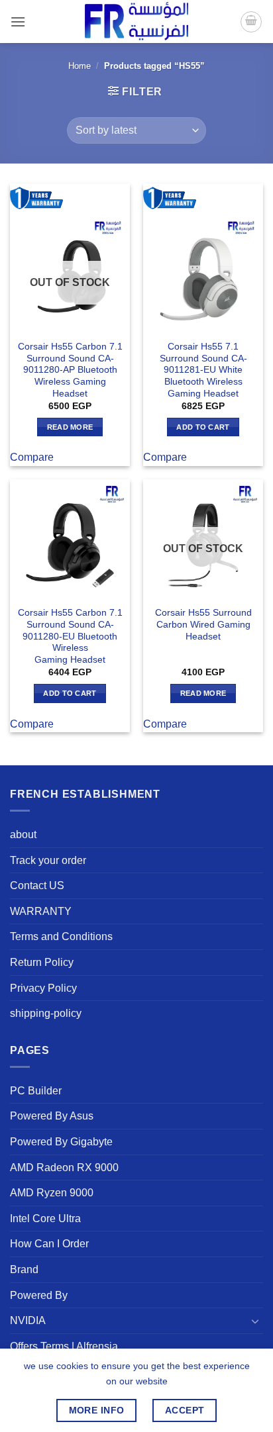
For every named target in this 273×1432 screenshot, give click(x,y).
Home (79, 66)
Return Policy (42, 962)
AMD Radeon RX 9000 (64, 1167)
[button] (18, 21)
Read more (70, 427)
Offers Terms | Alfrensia (64, 1346)
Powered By (39, 1295)
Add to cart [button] (203, 427)
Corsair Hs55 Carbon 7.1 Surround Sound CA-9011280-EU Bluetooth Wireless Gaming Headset (70, 636)
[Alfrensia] (136, 21)
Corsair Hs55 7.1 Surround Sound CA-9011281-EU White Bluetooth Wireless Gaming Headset (203, 370)
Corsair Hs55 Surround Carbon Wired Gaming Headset (203, 624)
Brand (24, 1269)
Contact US (37, 885)
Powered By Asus (51, 1116)
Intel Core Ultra (45, 1218)
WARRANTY (41, 911)
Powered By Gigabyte (61, 1141)
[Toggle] (255, 1321)
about (23, 834)
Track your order (48, 860)
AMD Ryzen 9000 (51, 1192)
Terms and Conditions (61, 936)
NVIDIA (28, 1320)
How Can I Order (49, 1243)
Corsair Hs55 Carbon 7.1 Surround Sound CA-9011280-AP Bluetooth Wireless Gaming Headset (70, 370)
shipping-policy (46, 1013)
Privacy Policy (43, 988)
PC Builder (36, 1090)
